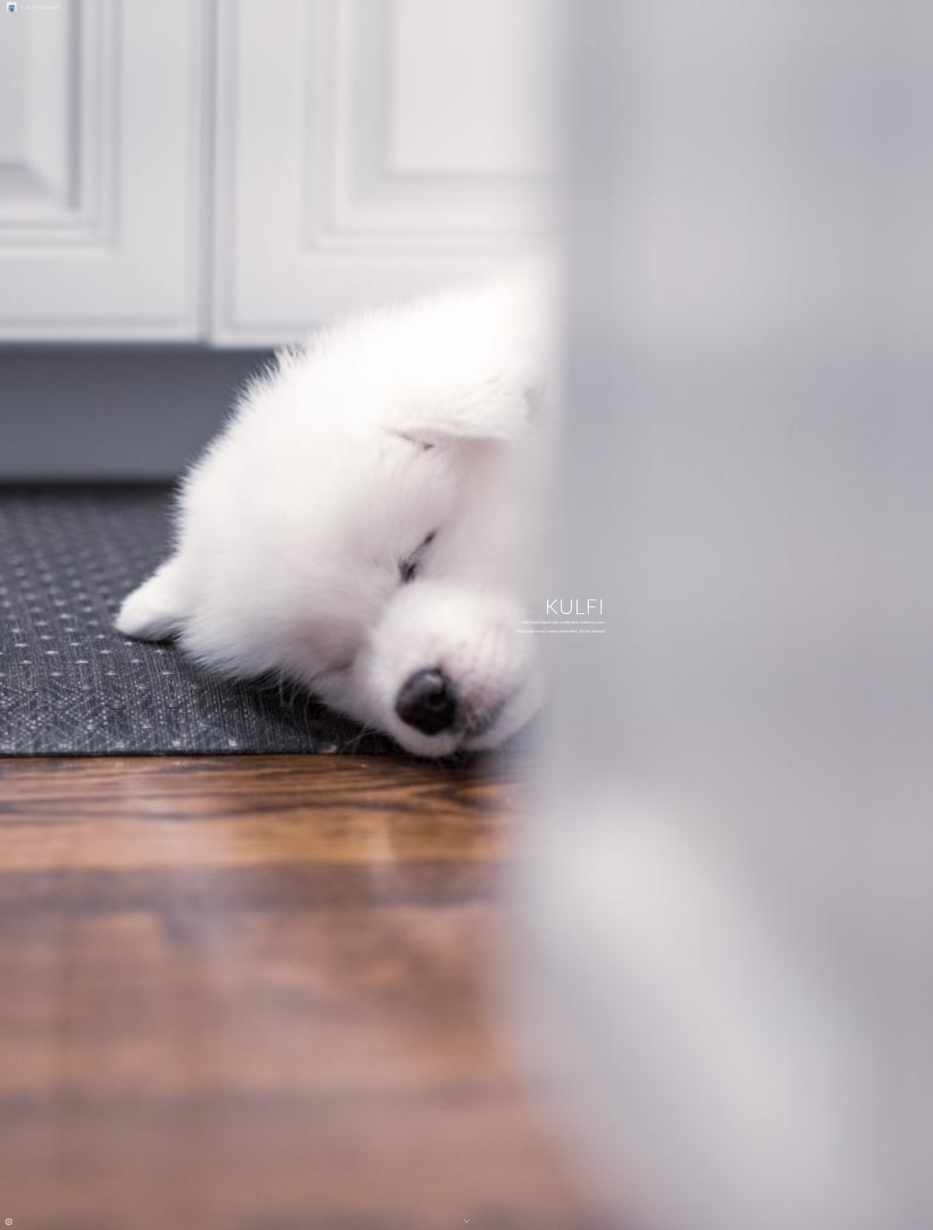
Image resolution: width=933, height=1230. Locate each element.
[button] (466, 1221)
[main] (550, 615)
